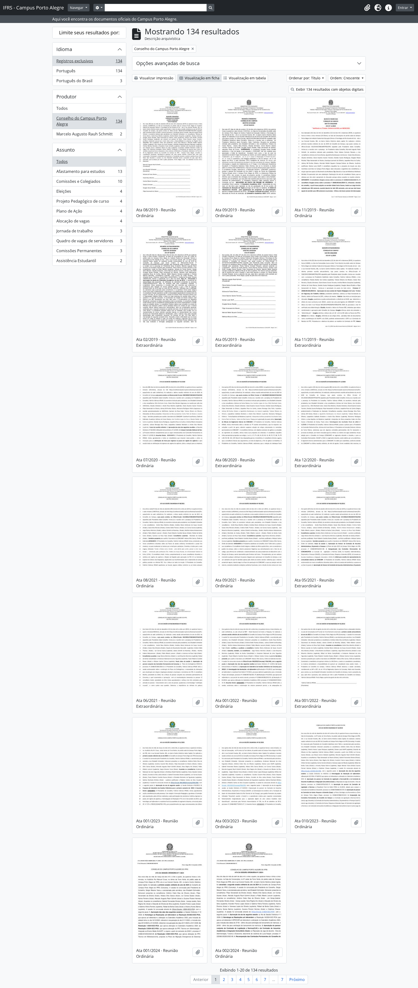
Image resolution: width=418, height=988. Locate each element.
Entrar (403, 7)
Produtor (66, 96)
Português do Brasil (89, 82)
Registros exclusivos (89, 62)
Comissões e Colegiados (89, 182)
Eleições (89, 192)
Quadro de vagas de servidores (89, 242)
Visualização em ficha (201, 78)
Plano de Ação (89, 212)
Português (89, 72)
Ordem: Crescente (345, 78)
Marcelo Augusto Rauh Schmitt (89, 135)
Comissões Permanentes (89, 252)
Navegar (77, 7)
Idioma (64, 49)
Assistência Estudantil (89, 261)
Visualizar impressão (156, 78)
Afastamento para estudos (89, 173)
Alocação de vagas (89, 222)
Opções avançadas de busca (168, 63)
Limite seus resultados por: (89, 32)
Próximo (297, 979)
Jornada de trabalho (89, 232)
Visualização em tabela (247, 78)
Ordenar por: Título (305, 78)
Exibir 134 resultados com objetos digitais (329, 89)
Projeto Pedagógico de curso (89, 202)
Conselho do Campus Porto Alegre (89, 121)
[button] (367, 7)
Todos (62, 108)
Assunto (65, 150)
